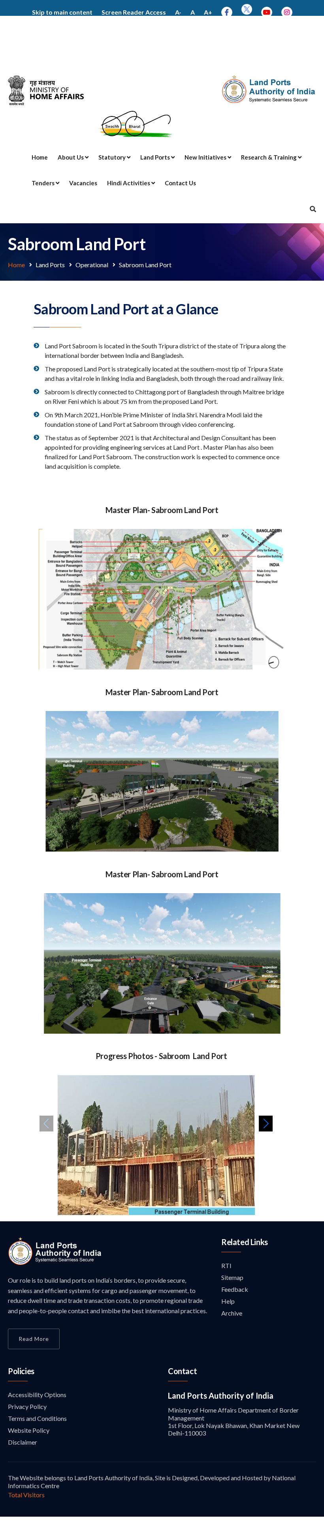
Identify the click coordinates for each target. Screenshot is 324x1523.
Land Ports (155, 157)
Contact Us (180, 182)
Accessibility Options (37, 1394)
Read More (34, 1338)
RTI (226, 1265)
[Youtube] (266, 12)
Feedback (234, 1289)
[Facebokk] (226, 12)
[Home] (55, 1262)
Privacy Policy (27, 1406)
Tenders (44, 182)
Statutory (112, 157)
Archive (231, 1313)
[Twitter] (246, 12)
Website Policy (28, 1430)
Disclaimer (22, 1442)
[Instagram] (286, 12)
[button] (266, 1123)
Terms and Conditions (37, 1418)
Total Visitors (26, 1494)
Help (228, 1301)
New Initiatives (206, 157)
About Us (71, 157)
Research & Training (269, 157)
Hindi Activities (129, 182)
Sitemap (232, 1277)
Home (40, 157)
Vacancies (83, 182)
